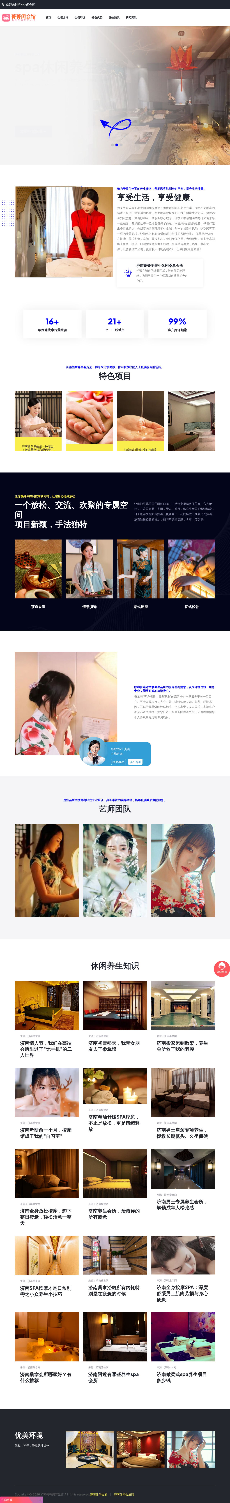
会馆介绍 (63, 17)
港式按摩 (141, 606)
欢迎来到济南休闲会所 (20, 4)
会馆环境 (80, 17)
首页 (48, 17)
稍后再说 (118, 762)
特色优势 (97, 17)
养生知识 (114, 17)
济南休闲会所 (98, 1494)
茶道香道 (38, 606)
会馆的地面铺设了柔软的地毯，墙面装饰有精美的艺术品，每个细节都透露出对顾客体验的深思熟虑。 (140, 1450)
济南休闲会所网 (124, 1494)
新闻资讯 (131, 17)
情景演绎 (89, 606)
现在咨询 (135, 762)
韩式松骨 (192, 606)
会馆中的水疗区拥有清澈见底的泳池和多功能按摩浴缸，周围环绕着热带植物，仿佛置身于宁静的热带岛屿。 (90, 1450)
